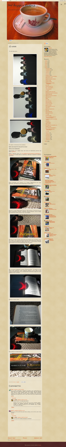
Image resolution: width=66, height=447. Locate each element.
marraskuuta (48, 70)
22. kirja (47, 85)
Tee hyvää (47, 110)
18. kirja (47, 131)
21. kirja (47, 90)
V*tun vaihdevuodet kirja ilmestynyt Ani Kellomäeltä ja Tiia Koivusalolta (50, 182)
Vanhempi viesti (38, 438)
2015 (46, 67)
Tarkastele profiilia (48, 56)
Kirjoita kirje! (48, 105)
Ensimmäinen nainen (52, 209)
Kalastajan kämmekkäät (51, 240)
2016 (46, 66)
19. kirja (47, 114)
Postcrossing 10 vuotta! (50, 106)
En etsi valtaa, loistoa (52, 192)
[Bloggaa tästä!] (22, 382)
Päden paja (47, 227)
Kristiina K (47, 168)
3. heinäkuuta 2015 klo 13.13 (19, 410)
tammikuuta (48, 139)
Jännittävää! (48, 123)
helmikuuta (48, 138)
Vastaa (12, 396)
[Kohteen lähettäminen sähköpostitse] (21, 382)
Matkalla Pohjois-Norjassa (52, 176)
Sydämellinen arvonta (51, 228)
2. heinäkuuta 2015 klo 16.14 (22, 399)
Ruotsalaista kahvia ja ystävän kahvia (51, 119)
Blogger (39, 445)
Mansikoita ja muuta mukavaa (51, 95)
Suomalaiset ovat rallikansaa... (51, 76)
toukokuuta (48, 134)
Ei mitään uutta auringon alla (51, 125)
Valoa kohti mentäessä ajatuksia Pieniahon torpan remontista (53, 235)
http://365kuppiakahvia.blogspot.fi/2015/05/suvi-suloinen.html (25, 154)
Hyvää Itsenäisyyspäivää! (52, 204)
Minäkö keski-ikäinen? (49, 180)
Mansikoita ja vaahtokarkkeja (50, 156)
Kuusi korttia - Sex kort (52, 170)
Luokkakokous (48, 122)
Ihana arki (48, 107)
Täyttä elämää (47, 174)
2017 (46, 65)
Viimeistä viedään (49, 81)
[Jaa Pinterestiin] (25, 382)
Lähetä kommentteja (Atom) (15, 440)
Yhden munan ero (49, 94)
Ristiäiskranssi (52, 163)
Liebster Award (49, 89)
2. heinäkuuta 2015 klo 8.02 (18, 389)
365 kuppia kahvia (21, 6)
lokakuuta (48, 71)
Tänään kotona (48, 126)
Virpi (12, 389)
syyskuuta (47, 72)
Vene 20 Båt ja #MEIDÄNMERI (52, 222)
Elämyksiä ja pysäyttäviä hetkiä (51, 93)
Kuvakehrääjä (47, 190)
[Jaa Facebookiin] (24, 382)
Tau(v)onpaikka (47, 162)
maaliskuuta (48, 137)
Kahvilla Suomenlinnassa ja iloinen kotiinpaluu (51, 117)
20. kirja (47, 99)
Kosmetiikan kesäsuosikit (51, 157)
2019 (46, 62)
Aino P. (12, 410)
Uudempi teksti (12, 438)
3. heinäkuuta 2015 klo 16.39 (22, 417)
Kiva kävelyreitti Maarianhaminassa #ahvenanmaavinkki (52, 216)
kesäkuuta (48, 133)
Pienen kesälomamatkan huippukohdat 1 (50, 129)
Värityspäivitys (48, 97)
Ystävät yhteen (48, 80)
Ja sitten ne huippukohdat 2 (51, 127)
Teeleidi (47, 98)
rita (14, 399)
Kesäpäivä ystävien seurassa (51, 79)
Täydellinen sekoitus (49, 86)
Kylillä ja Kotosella (49, 208)
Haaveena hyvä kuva (48, 221)
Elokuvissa (47, 121)
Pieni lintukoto (48, 233)
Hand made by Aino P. (49, 239)
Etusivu (25, 438)
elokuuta (47, 74)
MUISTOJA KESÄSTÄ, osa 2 (52, 186)
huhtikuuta (48, 135)
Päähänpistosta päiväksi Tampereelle (50, 83)
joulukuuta (48, 68)
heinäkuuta (48, 75)
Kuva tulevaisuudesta (49, 87)
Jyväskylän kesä (48, 115)
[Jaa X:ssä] (23, 382)
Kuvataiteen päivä (49, 111)
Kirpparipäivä (48, 101)
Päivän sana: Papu (49, 103)
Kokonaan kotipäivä (49, 113)
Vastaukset (14, 398)
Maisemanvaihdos (49, 102)
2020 (46, 61)
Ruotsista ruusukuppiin (50, 109)
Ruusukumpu (47, 196)
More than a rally (49, 77)
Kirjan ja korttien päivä (50, 91)
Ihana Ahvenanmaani (48, 214)
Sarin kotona (47, 202)
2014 (46, 141)
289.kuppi (14, 151)
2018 (46, 63)
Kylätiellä (47, 184)
